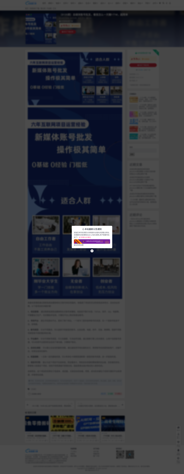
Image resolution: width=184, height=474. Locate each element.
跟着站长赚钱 (86, 237)
